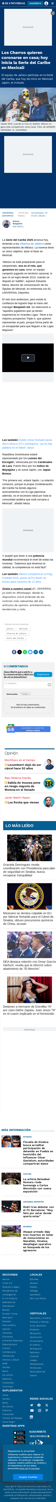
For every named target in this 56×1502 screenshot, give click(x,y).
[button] (35, 3)
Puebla (33, 1287)
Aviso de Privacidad (29, 1468)
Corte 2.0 (7, 1283)
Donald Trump (9, 1314)
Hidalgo (34, 1291)
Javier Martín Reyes (17, 797)
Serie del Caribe (15, 638)
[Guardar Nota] (41, 652)
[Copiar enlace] (35, 652)
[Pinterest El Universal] (46, 1411)
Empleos (34, 1329)
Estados (6, 1321)
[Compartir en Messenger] (30, 652)
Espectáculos (9, 1344)
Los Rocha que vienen (23, 802)
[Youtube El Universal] (32, 1411)
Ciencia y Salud (10, 1359)
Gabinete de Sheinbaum (9, 1304)
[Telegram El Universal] (31, 1405)
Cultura (6, 1348)
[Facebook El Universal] (38, 1405)
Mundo (6, 1310)
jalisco (10, 629)
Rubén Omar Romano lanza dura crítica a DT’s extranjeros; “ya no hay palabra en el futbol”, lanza (27, 444)
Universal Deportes (8, 214)
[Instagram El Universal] (39, 1411)
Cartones (7, 1333)
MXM (4, 1363)
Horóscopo (35, 1368)
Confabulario (9, 1352)
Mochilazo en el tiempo (20, 760)
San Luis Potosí (38, 1298)
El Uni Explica (9, 1298)
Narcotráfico (9, 1325)
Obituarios (35, 1333)
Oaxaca (34, 1283)
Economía (7, 1336)
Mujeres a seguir (11, 1287)
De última (7, 1375)
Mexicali (23, 629)
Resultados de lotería (37, 1373)
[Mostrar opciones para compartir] (53, 13)
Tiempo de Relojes (12, 1418)
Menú (5, 1371)
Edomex (34, 1279)
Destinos (7, 1379)
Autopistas (8, 1382)
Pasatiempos (37, 1364)
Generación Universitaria (36, 1339)
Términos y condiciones (22, 1481)
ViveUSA (34, 1356)
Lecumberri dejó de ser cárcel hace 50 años (23, 766)
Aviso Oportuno (38, 1325)
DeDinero (35, 1352)
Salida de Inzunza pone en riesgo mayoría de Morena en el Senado (22, 786)
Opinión (11, 753)
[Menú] (52, 3)
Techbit (6, 1367)
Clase (5, 1395)
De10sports (36, 1348)
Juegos (33, 1360)
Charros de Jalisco (17, 633)
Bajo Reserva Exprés (18, 777)
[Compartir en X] (19, 652)
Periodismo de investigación (10, 1293)
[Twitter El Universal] (46, 1405)
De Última (7, 1406)
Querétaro (35, 1294)
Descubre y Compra (40, 1318)
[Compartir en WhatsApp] (25, 652)
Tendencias (8, 1356)
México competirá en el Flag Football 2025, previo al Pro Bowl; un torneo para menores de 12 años (27, 578)
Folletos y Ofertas (39, 1322)
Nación (6, 1279)
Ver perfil (18, 226)
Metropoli (7, 1317)
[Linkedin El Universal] (31, 1417)
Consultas (7, 1386)
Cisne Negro (8, 1422)
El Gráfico (35, 1345)
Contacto (41, 1481)
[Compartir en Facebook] (14, 652)
